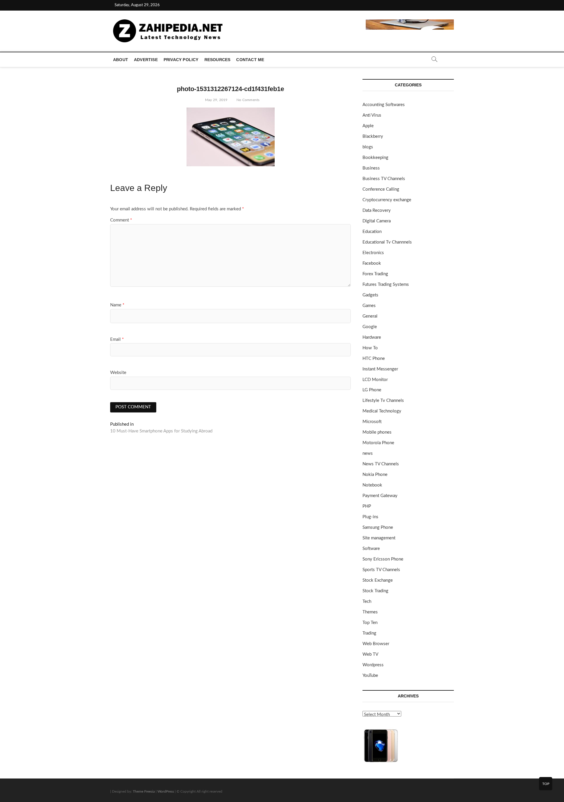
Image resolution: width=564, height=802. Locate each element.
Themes (370, 612)
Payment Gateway (379, 496)
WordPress (165, 791)
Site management (378, 538)
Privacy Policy (181, 59)
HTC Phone (373, 358)
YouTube (370, 675)
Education (372, 231)
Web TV (370, 654)
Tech (366, 601)
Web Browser (375, 644)
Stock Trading (375, 591)
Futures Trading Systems (385, 284)
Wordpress (373, 665)
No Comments (247, 100)
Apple (368, 126)
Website (118, 372)
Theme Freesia (144, 791)
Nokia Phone (374, 474)
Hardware (371, 337)
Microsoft (372, 422)
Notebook (372, 485)
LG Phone (371, 390)
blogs (367, 147)
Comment (121, 220)
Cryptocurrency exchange (386, 200)
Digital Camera (376, 221)
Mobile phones (377, 432)
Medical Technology (381, 411)
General (369, 316)
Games (369, 305)
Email (117, 339)
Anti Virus (371, 115)
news (367, 453)
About (120, 59)
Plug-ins (370, 517)
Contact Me (250, 59)
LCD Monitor (375, 379)
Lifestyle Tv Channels (383, 400)
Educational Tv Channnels (387, 242)
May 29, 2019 (216, 100)
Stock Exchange (377, 580)
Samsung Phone (377, 527)
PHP (366, 506)
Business (371, 168)
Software (371, 548)
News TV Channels (380, 464)
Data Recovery (376, 210)
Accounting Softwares (383, 105)
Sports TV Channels (381, 570)
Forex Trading (375, 274)
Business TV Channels (383, 179)
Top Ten (369, 622)
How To (370, 348)
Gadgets (370, 295)
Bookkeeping (375, 157)
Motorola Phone (378, 443)
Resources (217, 59)
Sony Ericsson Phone (382, 559)
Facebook (371, 263)
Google (369, 327)
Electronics (373, 253)
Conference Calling (380, 189)
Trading (369, 633)
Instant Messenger (380, 369)
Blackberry (372, 136)
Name (117, 305)
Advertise (146, 59)
